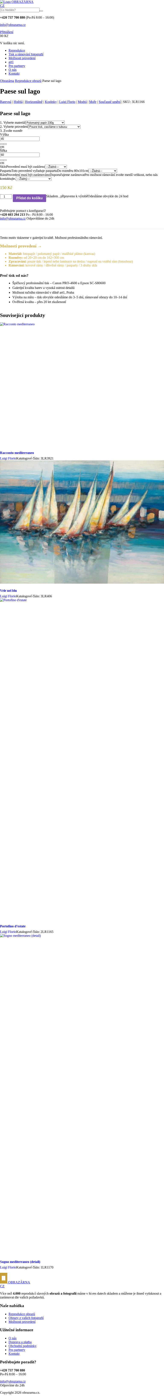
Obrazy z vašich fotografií (26, 1318)
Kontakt (14, 73)
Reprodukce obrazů (28, 81)
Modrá (82, 102)
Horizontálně (33, 102)
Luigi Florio (67, 102)
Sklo (3, 166)
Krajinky (51, 102)
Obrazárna (7, 81)
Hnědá (18, 102)
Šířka (3, 150)
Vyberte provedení (14, 126)
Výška (4, 134)
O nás (12, 69)
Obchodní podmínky (23, 1346)
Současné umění (110, 102)
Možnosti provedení (22, 58)
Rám (3, 175)
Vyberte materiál (12, 122)
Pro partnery (17, 66)
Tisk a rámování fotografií (26, 54)
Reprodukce (17, 50)
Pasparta (5, 171)
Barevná (5, 102)
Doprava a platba (20, 1342)
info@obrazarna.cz (13, 25)
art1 (11, 62)
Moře (92, 102)
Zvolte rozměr (11, 130)
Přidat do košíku (29, 198)
